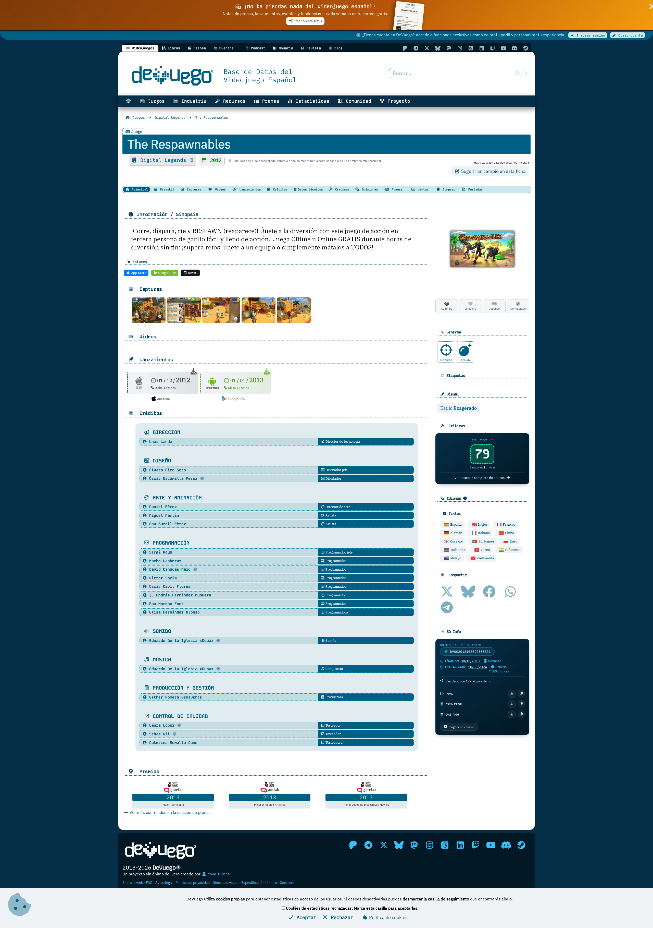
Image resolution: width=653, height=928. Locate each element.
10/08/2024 (477, 667)
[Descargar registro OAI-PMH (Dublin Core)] (512, 714)
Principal (139, 189)
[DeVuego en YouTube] (503, 48)
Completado (518, 308)
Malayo (455, 558)
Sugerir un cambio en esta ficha (493, 171)
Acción (465, 360)
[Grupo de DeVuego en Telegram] (416, 48)
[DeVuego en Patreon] (405, 48)
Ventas (422, 189)
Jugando (494, 308)
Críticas (341, 189)
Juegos (155, 101)
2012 (214, 160)
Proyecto (397, 101)
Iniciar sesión (589, 35)
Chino (509, 533)
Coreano (456, 541)
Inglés (482, 524)
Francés (508, 524)
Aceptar (305, 917)
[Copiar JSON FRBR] (521, 704)
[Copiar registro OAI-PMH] (521, 714)
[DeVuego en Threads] (471, 48)
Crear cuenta (629, 35)
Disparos (446, 360)
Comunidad (357, 101)
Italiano (483, 533)
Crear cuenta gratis (307, 21)
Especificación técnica (259, 882)
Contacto (287, 882)
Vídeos (219, 189)
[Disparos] (446, 350)
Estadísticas (311, 101)
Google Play (166, 273)
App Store (138, 273)
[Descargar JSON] (512, 694)
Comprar (448, 189)
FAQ (149, 882)
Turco (485, 550)
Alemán (455, 533)
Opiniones (369, 189)
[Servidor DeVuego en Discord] (514, 48)
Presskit (166, 189)
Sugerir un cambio (461, 727)
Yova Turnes (218, 873)
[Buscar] (517, 73)
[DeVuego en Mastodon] (449, 48)
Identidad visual (225, 882)
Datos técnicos (310, 189)
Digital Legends (163, 160)
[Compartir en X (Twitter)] (447, 591)
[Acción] (465, 350)
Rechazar (340, 917)
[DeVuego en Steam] (525, 48)
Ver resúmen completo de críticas (480, 478)
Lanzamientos (249, 189)
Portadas (475, 189)
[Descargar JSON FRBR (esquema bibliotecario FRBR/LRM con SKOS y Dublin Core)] (512, 704)
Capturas (193, 189)
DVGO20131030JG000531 (470, 651)
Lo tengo (446, 308)
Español (455, 524)
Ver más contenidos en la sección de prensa (170, 812)
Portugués (486, 541)
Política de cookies (388, 917)
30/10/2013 (470, 661)
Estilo (458, 408)
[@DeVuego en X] (427, 48)
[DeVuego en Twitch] (492, 48)
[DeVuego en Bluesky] (438, 48)
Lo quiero (470, 308)
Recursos (233, 101)
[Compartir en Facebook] (489, 591)
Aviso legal (164, 882)
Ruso (513, 541)
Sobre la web (132, 882)
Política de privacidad (192, 882)
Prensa (269, 101)
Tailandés (457, 550)
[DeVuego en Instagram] (460, 48)
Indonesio (512, 550)
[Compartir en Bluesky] (468, 591)
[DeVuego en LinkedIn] (481, 48)
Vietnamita (485, 558)
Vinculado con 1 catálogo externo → (470, 681)
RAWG (192, 273)
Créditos (279, 189)
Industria (193, 101)
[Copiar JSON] (521, 693)
